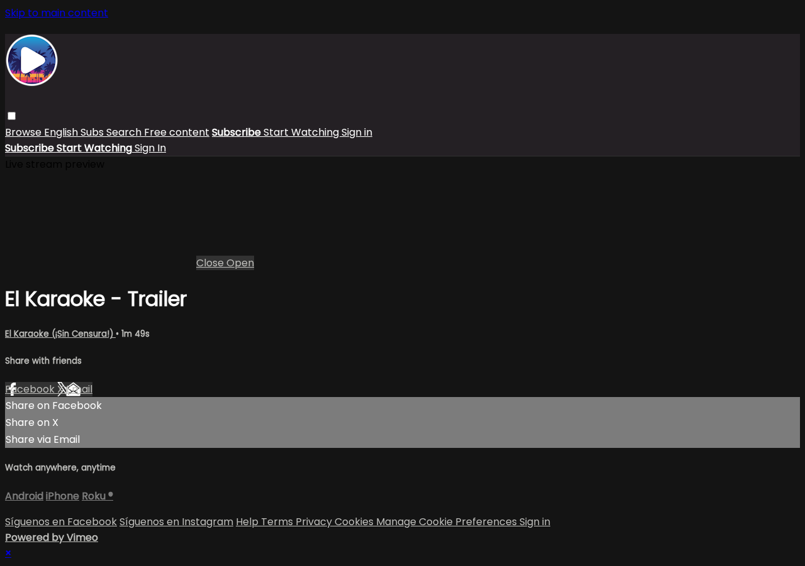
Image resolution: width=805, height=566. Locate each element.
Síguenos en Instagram (176, 521)
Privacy (315, 521)
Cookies (355, 521)
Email (79, 389)
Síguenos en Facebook (61, 521)
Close (211, 263)
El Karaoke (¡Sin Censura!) (60, 334)
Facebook (31, 389)
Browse (24, 132)
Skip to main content (56, 13)
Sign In (150, 148)
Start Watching (302, 132)
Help (248, 521)
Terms (278, 521)
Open (240, 263)
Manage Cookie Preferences (447, 521)
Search (125, 132)
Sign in (356, 132)
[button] (12, 116)
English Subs (75, 132)
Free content (176, 132)
